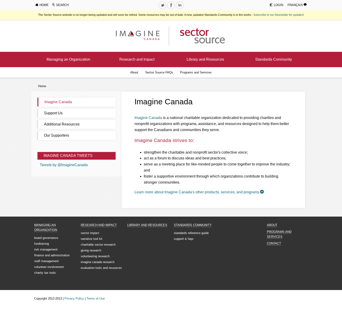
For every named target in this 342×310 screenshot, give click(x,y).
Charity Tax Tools (45, 272)
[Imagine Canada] (198, 36)
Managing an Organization (68, 59)
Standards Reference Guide (191, 233)
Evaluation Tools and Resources (101, 268)
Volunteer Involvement (49, 267)
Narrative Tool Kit (91, 239)
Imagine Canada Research (97, 262)
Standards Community (273, 59)
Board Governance (46, 238)
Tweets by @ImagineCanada (64, 165)
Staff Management (46, 261)
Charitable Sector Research (98, 244)
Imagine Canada (58, 102)
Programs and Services (196, 72)
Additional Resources (62, 124)
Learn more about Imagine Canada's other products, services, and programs (196, 192)
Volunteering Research (95, 256)
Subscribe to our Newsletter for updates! (278, 14)
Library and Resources (205, 59)
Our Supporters (56, 135)
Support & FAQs (184, 239)
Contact (274, 243)
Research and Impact (136, 59)
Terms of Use (96, 298)
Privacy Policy (74, 298)
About (134, 72)
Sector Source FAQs (159, 72)
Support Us (53, 113)
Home (42, 86)
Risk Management (45, 249)
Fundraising (41, 243)
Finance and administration (52, 255)
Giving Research (91, 250)
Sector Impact (90, 233)
